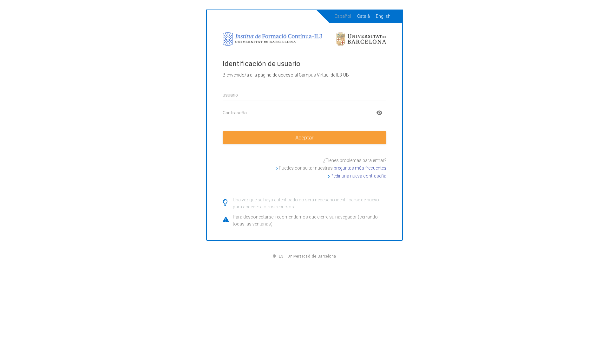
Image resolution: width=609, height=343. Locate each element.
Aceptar (304, 137)
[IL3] (304, 38)
